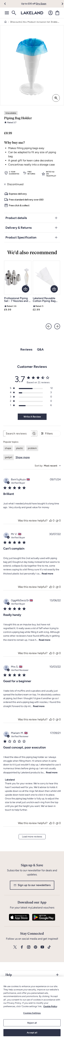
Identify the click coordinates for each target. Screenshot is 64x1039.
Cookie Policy (50, 1006)
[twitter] (15, 947)
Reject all (32, 1023)
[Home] (5, 22)
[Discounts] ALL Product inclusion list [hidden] (35, 22)
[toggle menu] (7, 13)
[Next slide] (57, 326)
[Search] (13, 13)
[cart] (57, 13)
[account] (50, 13)
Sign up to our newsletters (34, 885)
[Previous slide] (49, 326)
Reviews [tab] (26, 349)
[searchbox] (17, 433)
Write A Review (32, 416)
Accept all (32, 1032)
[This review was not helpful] (57, 520)
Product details (16, 218)
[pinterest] (35, 947)
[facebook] (22, 947)
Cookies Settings (32, 1013)
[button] (7, 4)
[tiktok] (49, 947)
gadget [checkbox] (8, 457)
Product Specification (20, 237)
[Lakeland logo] (32, 12)
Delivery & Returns (18, 228)
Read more (47, 573)
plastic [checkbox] (19, 448)
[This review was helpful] (50, 520)
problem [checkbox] (32, 448)
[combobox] (48, 465)
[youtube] (42, 947)
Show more (23, 457)
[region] (32, 1007)
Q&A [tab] (40, 349)
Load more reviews (32, 836)
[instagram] (29, 947)
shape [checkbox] (8, 448)
